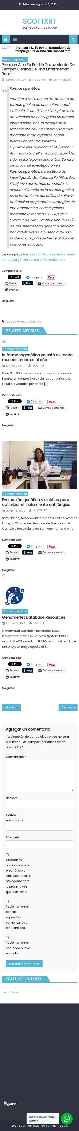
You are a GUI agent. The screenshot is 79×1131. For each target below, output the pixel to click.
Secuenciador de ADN (70, 707)
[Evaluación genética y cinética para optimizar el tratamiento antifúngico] (39, 465)
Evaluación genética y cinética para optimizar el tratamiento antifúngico (36, 502)
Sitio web (12, 837)
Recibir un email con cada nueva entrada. (18, 947)
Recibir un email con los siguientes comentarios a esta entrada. (17, 917)
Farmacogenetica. (29, 322)
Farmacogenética (15, 59)
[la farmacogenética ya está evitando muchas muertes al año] (39, 341)
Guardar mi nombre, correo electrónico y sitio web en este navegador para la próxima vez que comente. (18, 876)
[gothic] (10, 1104)
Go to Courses (12, 992)
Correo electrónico (14, 817)
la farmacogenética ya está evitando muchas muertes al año (37, 357)
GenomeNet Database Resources (33, 617)
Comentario (16, 757)
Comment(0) (62, 80)
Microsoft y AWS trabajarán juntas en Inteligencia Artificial (14, 707)
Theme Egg (59, 1126)
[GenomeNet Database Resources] (39, 596)
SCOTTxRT (39, 21)
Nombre (12, 798)
